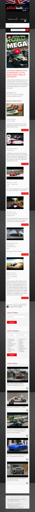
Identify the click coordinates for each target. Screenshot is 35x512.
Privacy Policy (10, 504)
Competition (11, 341)
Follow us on (12, 19)
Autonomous (11, 339)
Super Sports (11, 350)
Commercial (22, 339)
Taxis (9, 351)
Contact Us (15, 505)
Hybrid (21, 344)
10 (11, 306)
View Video (25, 130)
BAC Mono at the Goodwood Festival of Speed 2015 (11, 213)
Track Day (21, 351)
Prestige (21, 345)
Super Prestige (22, 348)
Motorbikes (11, 345)
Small (9, 347)
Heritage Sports (12, 344)
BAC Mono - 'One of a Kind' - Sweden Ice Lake (12, 184)
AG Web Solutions (19, 507)
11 (14, 306)
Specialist (21, 347)
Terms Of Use (18, 504)
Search (11, 322)
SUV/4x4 (21, 350)
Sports (9, 348)
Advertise (9, 505)
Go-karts (21, 342)
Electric (21, 341)
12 (16, 306)
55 (21, 306)
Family (9, 342)
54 (19, 306)
